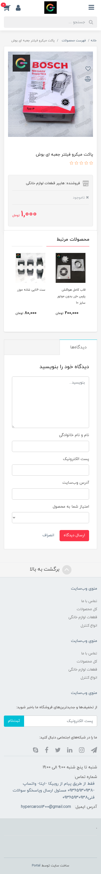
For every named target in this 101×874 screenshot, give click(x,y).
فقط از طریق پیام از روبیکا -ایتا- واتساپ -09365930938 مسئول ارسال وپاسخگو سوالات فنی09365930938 (54, 790)
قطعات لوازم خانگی (82, 617)
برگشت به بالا (45, 569)
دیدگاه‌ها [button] (78, 347)
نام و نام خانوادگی (74, 435)
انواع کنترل (89, 625)
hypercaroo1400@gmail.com (46, 807)
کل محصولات (87, 609)
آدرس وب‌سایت (75, 483)
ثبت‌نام (14, 721)
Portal (36, 865)
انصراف (48, 535)
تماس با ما (89, 601)
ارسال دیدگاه (74, 535)
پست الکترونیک (76, 459)
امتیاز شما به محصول (71, 506)
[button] (10, 7)
